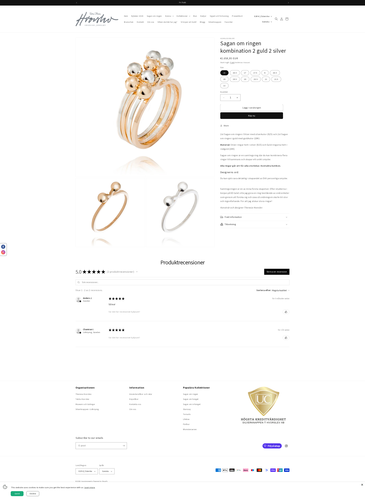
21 (266, 79)
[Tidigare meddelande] (76, 2)
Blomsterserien (190, 429)
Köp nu (251, 115)
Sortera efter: (263, 290)
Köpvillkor (134, 399)
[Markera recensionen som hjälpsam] (286, 312)
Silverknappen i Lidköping (87, 409)
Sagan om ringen (190, 394)
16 (224, 73)
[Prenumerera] (123, 445)
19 (224, 79)
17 (245, 73)
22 (224, 85)
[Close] (362, 484)
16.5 (235, 73)
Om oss (132, 409)
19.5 (235, 79)
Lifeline (186, 419)
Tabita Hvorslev (82, 399)
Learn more (89, 487)
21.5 (276, 79)
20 (245, 79)
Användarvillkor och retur (140, 394)
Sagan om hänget (190, 399)
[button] (169, 16)
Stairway (187, 409)
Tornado (187, 414)
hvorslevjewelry (87, 481)
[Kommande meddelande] (288, 2)
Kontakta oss (135, 404)
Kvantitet (224, 92)
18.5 (275, 73)
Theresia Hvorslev (83, 394)
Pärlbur (186, 424)
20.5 (256, 79)
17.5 (255, 73)
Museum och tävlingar (85, 404)
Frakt (232, 62)
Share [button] (226, 125)
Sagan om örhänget (191, 404)
